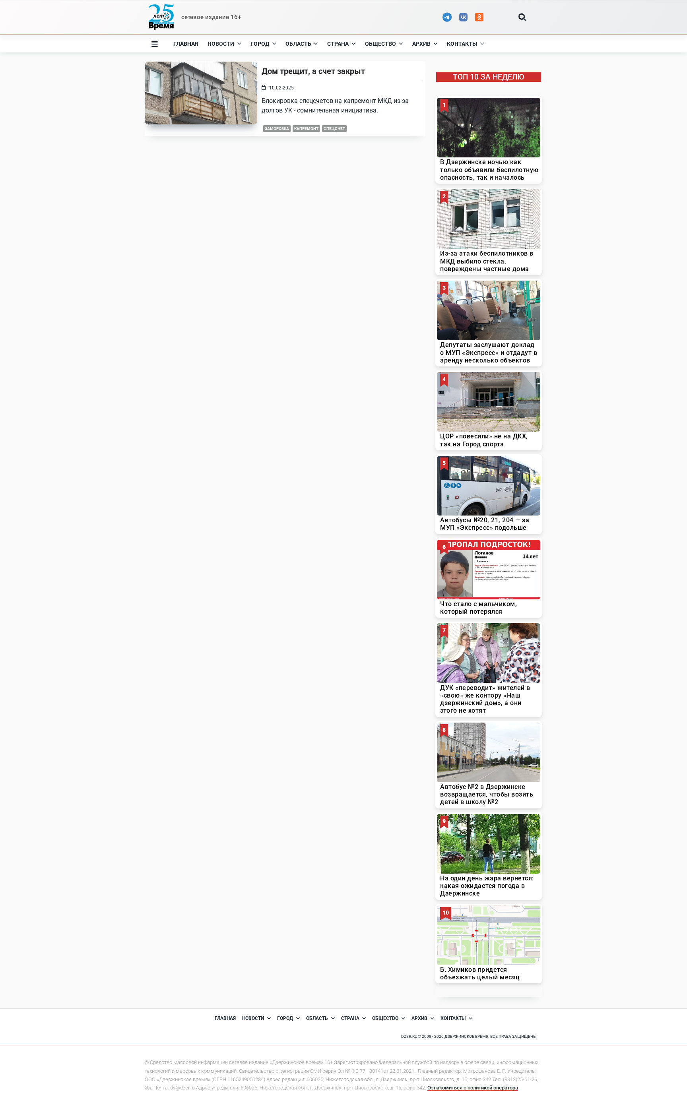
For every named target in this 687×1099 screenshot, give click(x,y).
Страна (338, 44)
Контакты (462, 44)
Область (298, 44)
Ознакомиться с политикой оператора (472, 1088)
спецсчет (334, 128)
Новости (221, 44)
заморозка (277, 128)
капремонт (306, 128)
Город (259, 44)
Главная (185, 44)
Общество (380, 44)
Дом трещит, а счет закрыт (313, 71)
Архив (421, 44)
